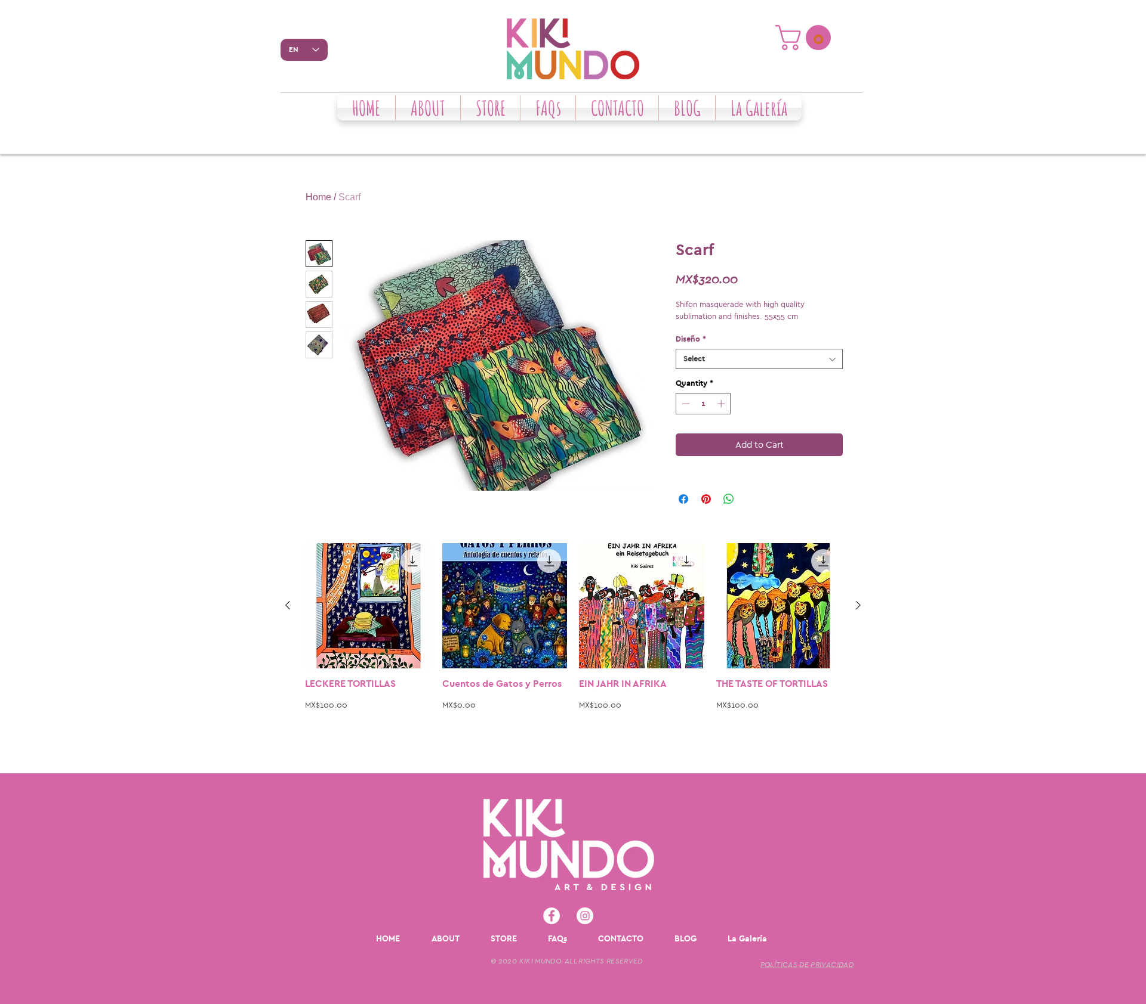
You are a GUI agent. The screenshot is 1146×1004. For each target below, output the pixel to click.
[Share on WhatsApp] (729, 499)
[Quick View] (367, 605)
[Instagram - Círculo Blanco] (585, 915)
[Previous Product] (288, 605)
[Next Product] (858, 605)
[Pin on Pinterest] (706, 499)
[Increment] (722, 403)
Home (318, 197)
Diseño (691, 338)
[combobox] (759, 359)
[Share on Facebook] (683, 499)
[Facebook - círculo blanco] (551, 915)
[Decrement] (684, 403)
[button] (806, 37)
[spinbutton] (703, 403)
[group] (573, 653)
